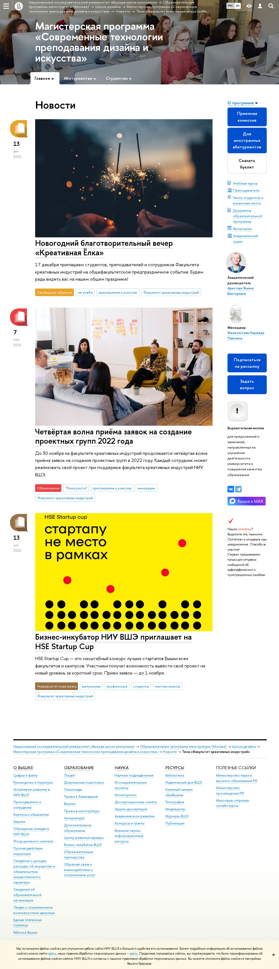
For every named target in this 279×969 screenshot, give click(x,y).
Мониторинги (126, 795)
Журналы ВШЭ (177, 816)
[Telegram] (238, 489)
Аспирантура (74, 818)
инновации (146, 488)
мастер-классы (167, 686)
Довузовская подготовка (84, 782)
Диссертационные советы (136, 802)
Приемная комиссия (247, 117)
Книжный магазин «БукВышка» (179, 792)
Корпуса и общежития (31, 814)
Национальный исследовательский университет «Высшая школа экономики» (74, 746)
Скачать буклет (247, 164)
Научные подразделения (134, 775)
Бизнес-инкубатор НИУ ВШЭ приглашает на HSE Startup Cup (113, 641)
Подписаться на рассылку (247, 363)
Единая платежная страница (27, 923)
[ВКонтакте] (231, 489)
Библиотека (174, 775)
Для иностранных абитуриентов (247, 140)
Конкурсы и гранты (129, 823)
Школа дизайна (244, 746)
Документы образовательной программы (247, 216)
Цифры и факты (25, 775)
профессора (116, 686)
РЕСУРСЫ (174, 768)
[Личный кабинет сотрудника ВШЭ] (260, 6)
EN (237, 6)
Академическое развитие (135, 816)
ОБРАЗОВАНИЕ (79, 768)
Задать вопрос (247, 384)
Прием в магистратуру (81, 811)
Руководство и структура (33, 782)
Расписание (242, 228)
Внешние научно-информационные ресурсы (129, 836)
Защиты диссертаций (131, 809)
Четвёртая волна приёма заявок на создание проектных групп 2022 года (113, 436)
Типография (174, 802)
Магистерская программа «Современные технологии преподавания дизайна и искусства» (99, 42)
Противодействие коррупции (28, 851)
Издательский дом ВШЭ (183, 782)
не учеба (85, 292)
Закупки (19, 821)
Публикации (174, 823)
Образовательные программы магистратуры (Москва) (183, 746)
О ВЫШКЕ (23, 768)
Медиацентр (175, 809)
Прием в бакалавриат (81, 796)
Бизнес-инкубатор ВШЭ (83, 844)
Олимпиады (73, 789)
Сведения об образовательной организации (27, 895)
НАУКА (122, 768)
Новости (170, 751)
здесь (52, 953)
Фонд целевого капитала (33, 841)
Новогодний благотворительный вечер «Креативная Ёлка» (104, 248)
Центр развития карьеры (84, 837)
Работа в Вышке (25, 932)
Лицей (69, 775)
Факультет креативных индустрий (171, 292)
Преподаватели (246, 190)
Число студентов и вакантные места (248, 200)
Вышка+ (70, 803)
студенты (141, 686)
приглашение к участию (117, 292)
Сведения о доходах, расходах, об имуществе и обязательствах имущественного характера (34, 871)
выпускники (91, 686)
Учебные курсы (245, 183)
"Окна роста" (76, 488)
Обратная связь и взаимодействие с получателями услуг (79, 870)
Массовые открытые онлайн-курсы (232, 803)
